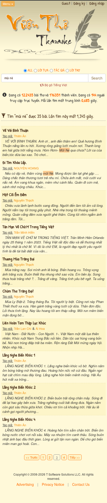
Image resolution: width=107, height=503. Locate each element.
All (30, 70)
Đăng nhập (97, 3)
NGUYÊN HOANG (26, 168)
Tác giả (59, 70)
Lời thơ (75, 70)
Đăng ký (79, 3)
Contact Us (81, 484)
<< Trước (32, 457)
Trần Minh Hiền (24, 232)
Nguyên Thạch (24, 200)
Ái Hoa (40, 328)
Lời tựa (43, 70)
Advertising (25, 484)
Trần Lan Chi (22, 328)
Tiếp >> (75, 457)
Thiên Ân (20, 136)
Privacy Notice (53, 484)
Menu (7, 3)
